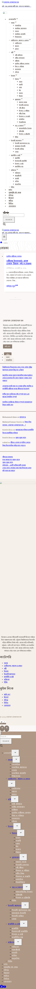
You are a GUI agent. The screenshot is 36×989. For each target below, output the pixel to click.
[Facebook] (4, 212)
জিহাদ (21, 96)
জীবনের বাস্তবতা (7, 457)
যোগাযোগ (12, 206)
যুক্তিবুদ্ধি (21, 131)
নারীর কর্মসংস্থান (20, 58)
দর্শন (10, 190)
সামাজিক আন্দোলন (21, 28)
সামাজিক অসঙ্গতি (20, 34)
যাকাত (21, 93)
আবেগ (17, 46)
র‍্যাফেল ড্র (23, 417)
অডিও (11, 200)
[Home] (1, 243)
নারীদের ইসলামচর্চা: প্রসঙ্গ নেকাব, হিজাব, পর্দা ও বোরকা (18, 262)
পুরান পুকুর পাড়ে (21, 437)
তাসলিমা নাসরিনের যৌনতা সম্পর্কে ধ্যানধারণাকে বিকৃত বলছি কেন (17, 403)
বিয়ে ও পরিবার (19, 66)
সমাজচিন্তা (18, 25)
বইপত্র (11, 195)
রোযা (20, 87)
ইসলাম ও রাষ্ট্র (19, 164)
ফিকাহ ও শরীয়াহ (24, 111)
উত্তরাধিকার (22, 122)
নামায (20, 82)
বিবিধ (16, 137)
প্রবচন (17, 49)
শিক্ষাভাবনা (18, 37)
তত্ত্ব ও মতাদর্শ (17, 887)
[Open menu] (4, 237)
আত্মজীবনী (18, 176)
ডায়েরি (17, 178)
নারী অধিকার (18, 55)
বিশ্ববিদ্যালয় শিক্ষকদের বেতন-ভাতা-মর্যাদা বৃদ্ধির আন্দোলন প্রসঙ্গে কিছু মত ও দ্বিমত (17, 368)
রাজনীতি (17, 158)
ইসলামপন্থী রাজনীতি (21, 161)
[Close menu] (0, 733)
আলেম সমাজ (23, 102)
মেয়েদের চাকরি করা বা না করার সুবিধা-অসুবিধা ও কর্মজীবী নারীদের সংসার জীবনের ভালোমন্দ (17, 387)
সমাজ (6, 663)
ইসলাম (6, 671)
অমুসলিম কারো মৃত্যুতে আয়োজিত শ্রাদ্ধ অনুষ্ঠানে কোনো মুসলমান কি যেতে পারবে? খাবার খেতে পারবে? (17, 378)
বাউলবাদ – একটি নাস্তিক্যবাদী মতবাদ (14, 465)
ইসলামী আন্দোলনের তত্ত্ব (22, 143)
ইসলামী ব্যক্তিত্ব (19, 149)
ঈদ (20, 90)
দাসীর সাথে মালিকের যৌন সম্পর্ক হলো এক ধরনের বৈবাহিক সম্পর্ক (15, 395)
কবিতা (17, 181)
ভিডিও (11, 203)
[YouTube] (7, 212)
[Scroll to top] (2, 728)
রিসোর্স (11, 198)
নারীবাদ (17, 61)
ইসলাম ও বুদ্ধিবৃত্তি (24, 134)
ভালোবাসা (18, 69)
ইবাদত (14, 833)
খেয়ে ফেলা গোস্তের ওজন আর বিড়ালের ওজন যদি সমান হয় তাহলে (16, 469)
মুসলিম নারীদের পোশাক (22, 64)
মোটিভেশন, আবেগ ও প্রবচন (13, 666)
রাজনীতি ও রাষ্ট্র (9, 676)
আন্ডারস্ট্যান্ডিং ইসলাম (25, 128)
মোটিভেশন (18, 43)
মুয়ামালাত (16, 857)
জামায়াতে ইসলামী (20, 146)
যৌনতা (17, 72)
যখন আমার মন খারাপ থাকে (11, 459)
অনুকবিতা (18, 184)
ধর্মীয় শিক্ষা (22, 114)
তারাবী (21, 85)
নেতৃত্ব (16, 152)
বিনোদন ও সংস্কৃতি (24, 116)
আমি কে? (7, 346)
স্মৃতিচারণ (17, 173)
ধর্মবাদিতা (21, 119)
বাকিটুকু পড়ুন (12, 286)
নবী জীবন (22, 108)
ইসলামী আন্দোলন (9, 674)
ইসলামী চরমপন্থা (24, 105)
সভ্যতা (17, 31)
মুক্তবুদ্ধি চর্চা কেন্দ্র (15, 192)
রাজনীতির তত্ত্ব (19, 166)
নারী (5, 668)
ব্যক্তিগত (6, 679)
